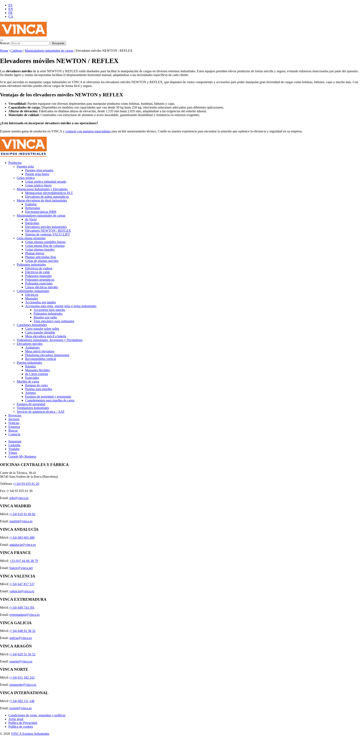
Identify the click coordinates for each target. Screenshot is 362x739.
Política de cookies (20, 726)
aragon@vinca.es (20, 661)
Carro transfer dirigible (40, 332)
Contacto (14, 434)
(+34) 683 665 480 (22, 537)
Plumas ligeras (34, 253)
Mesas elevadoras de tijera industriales (42, 200)
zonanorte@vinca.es (22, 684)
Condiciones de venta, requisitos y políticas (36, 715)
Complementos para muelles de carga (49, 400)
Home (4, 50)
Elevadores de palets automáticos (47, 196)
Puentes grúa (25, 166)
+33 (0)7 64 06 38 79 (24, 561)
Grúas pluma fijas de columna (45, 245)
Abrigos (30, 393)
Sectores (13, 419)
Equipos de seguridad (31, 404)
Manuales (31, 298)
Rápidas (30, 366)
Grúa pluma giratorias (31, 238)
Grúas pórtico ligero (38, 185)
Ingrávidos (32, 223)
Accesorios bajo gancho (49, 310)
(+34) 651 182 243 (22, 677)
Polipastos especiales (39, 283)
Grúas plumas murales (39, 249)
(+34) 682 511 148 (22, 701)
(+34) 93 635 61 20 (26, 483)
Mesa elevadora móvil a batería (45, 336)
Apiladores (32, 347)
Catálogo (16, 50)
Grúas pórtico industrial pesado (45, 181)
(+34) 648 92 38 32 (22, 631)
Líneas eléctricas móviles (41, 287)
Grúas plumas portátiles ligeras (45, 242)
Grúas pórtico (26, 178)
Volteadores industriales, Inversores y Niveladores (50, 340)
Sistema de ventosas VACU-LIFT (47, 234)
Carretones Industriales (32, 325)
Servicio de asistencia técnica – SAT (41, 411)
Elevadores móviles (30, 344)
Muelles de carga (28, 381)
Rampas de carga (36, 385)
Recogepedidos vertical (40, 359)
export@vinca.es (20, 708)
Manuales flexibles (37, 370)
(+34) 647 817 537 (22, 584)
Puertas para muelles (38, 389)
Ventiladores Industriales (33, 408)
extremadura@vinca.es (24, 614)
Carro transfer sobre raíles (42, 328)
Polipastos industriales (31, 264)
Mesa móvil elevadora (39, 351)
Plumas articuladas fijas (40, 257)
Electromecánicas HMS (40, 212)
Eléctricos (31, 294)
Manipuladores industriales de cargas (49, 50)
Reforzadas (32, 208)
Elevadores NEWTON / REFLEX (48, 230)
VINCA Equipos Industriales (30, 733)
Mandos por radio (45, 317)
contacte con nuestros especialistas (88, 131)
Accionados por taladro (40, 302)
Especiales (32, 377)
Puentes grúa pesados (39, 170)
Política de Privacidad (22, 723)
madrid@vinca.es (20, 521)
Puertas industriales (29, 362)
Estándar (31, 204)
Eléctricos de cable (37, 272)
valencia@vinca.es (21, 591)
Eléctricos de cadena (38, 268)
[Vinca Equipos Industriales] (23, 35)
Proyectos (14, 415)
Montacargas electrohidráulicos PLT (49, 193)
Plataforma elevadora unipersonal (47, 355)
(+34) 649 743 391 (22, 607)
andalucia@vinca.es (22, 544)
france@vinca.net (21, 568)
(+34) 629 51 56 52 (22, 654)
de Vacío (31, 219)
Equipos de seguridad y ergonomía (48, 396)
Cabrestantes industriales (33, 291)
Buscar (13, 430)
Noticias (13, 423)
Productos (15, 162)
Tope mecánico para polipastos (54, 321)
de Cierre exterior (36, 374)
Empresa (14, 426)
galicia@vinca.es (20, 638)
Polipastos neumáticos (39, 279)
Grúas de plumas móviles (41, 261)
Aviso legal (15, 719)
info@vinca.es (18, 498)
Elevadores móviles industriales (46, 227)
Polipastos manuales (38, 276)
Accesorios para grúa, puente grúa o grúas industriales (60, 306)
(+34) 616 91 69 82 (22, 514)
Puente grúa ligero (37, 174)
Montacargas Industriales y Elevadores (42, 189)
